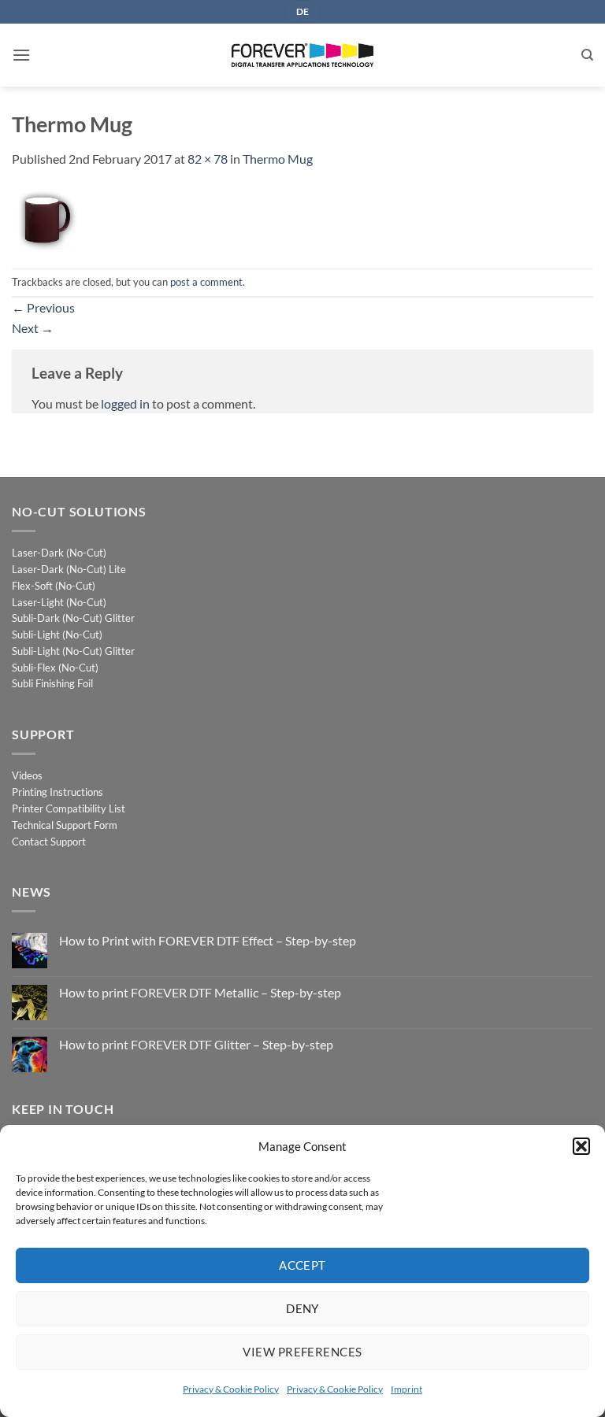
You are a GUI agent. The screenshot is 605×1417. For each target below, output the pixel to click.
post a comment (206, 282)
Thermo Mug (278, 158)
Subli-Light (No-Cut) (57, 634)
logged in (125, 403)
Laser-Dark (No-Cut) (59, 552)
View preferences (302, 1352)
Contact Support (49, 841)
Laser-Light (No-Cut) (59, 602)
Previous (43, 307)
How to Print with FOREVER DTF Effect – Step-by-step (207, 940)
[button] (581, 1146)
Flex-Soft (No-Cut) (53, 585)
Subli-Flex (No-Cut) (55, 667)
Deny (302, 1308)
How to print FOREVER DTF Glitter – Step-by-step (196, 1044)
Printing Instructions (57, 792)
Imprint (406, 1389)
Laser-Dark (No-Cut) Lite (69, 569)
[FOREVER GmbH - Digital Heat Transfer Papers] (302, 54)
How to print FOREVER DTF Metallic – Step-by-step (200, 992)
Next (33, 327)
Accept (302, 1265)
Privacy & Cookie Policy (231, 1389)
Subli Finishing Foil (52, 683)
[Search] (587, 55)
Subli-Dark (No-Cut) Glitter (73, 618)
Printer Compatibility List (68, 808)
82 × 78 (207, 158)
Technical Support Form (64, 825)
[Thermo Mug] (44, 216)
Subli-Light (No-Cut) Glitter (73, 651)
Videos (27, 775)
